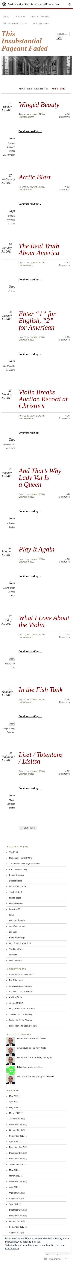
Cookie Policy (12, 1248)
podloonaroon (15, 960)
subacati (13, 932)
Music (12, 596)
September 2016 (16, 1164)
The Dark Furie (16, 949)
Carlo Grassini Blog (18, 869)
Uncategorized (26, 117)
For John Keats (16, 980)
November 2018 (16, 1124)
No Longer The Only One (20, 858)
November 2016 (16, 1158)
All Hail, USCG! (16, 1003)
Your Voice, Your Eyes (42, 1057)
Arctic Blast (35, 177)
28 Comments (64, 636)
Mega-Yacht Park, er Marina (22, 1008)
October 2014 (15, 1193)
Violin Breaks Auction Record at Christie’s (43, 399)
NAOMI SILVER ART (18, 886)
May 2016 (13, 1170)
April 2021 (13, 1102)
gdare (11, 915)
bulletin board (15, 898)
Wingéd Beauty (39, 104)
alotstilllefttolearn (16, 903)
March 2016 (14, 1176)
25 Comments (64, 417)
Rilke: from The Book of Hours (23, 1026)
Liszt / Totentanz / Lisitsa (41, 758)
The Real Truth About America (39, 249)
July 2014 (13, 1204)
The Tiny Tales (41, 23)
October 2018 (15, 1130)
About (6, 17)
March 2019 (14, 1113)
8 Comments (64, 495)
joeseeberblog (15, 881)
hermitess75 (14, 909)
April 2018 (13, 1141)
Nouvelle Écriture (17, 920)
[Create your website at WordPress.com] (36, 4)
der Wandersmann (17, 926)
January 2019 (15, 1119)
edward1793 (36, 114)
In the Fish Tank (41, 689)
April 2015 (13, 1187)
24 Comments (64, 700)
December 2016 (16, 1153)
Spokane (11, 732)
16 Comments (64, 115)
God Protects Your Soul (20, 943)
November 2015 (16, 1181)
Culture (11, 223)
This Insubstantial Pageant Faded (24, 41)
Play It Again (36, 549)
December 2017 (16, 1147)
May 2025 (13, 1096)
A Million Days (15, 997)
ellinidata (13, 955)
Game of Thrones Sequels (21, 991)
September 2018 (16, 1136)
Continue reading (30, 131)
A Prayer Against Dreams (20, 986)
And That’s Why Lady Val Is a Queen (40, 477)
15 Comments (64, 338)
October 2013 (15, 1221)
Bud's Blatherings (17, 938)
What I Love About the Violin (44, 621)
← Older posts (28, 827)
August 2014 (15, 1198)
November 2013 (16, 1216)
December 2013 (16, 1210)
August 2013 (15, 1233)
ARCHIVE (20, 17)
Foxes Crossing (16, 875)
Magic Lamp (8, 728)
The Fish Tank (15, 892)
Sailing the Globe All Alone (20, 1020)
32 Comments (64, 264)
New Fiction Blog (41, 17)
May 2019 (13, 1107)
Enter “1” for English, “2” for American (37, 320)
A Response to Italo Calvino (21, 974)
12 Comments (64, 188)
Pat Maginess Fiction (15, 23)
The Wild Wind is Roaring (20, 1014)
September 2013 (16, 1227)
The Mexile (14, 852)
